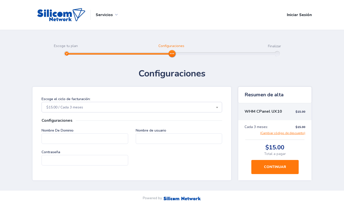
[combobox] (132, 107)
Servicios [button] (104, 14)
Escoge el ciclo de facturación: (66, 99)
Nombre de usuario (151, 130)
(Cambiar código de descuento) (282, 133)
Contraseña (51, 152)
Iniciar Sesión (299, 14)
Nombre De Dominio (58, 130)
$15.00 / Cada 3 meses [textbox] (64, 107)
